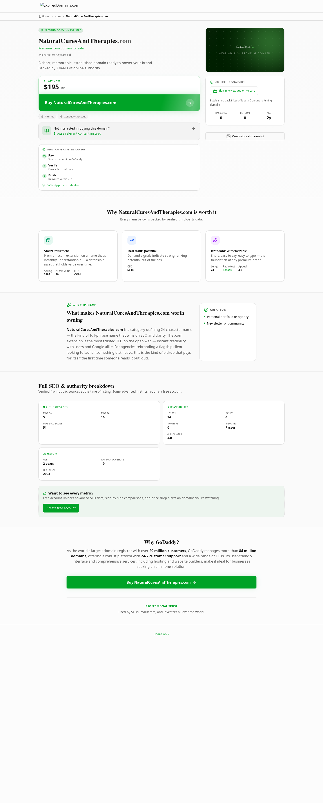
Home (45, 16)
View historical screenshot (248, 136)
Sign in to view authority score (237, 90)
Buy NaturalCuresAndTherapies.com (159, 582)
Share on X (161, 634)
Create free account (61, 508)
